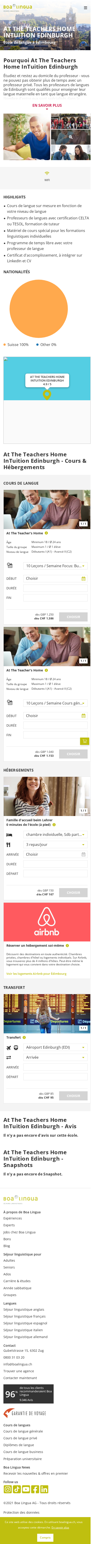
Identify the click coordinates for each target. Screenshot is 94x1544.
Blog (6, 1246)
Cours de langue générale (23, 1431)
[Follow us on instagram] (7, 1490)
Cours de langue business (23, 1452)
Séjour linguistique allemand (25, 1337)
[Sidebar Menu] (81, 7)
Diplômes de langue (18, 1445)
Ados (7, 1274)
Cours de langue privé (20, 1438)
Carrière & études (17, 1281)
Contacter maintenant (20, 1378)
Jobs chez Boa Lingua (19, 1232)
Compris (45, 1537)
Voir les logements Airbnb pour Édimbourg (36, 974)
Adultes (9, 1260)
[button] (47, 395)
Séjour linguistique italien (23, 1330)
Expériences (12, 1218)
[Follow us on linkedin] (44, 1490)
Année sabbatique (17, 1288)
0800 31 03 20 (13, 1357)
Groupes (9, 1295)
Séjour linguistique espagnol (25, 1323)
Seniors (9, 1267)
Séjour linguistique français (24, 1316)
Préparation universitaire (22, 1459)
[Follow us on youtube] (26, 1490)
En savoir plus (47, 105)
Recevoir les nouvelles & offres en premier (35, 1473)
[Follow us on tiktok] (17, 1490)
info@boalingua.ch (17, 1364)
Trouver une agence (18, 1371)
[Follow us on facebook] (35, 1490)
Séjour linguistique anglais (23, 1309)
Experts (9, 1225)
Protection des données (21, 1512)
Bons (7, 1239)
